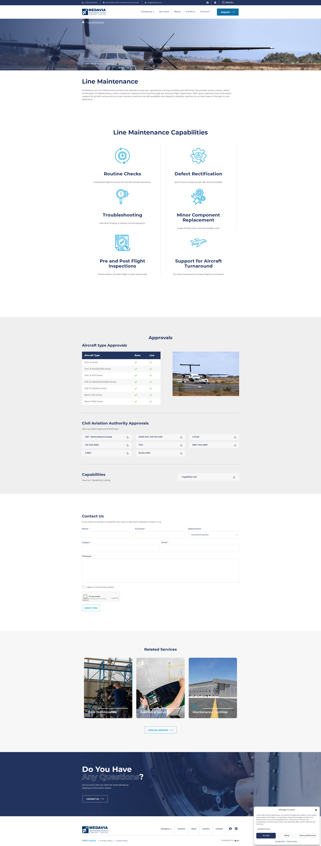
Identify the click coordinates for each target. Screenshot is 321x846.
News (193, 829)
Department (195, 529)
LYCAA (195, 437)
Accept (266, 836)
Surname (140, 529)
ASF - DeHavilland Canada (98, 437)
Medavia (92, 841)
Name (86, 529)
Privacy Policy (292, 841)
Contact (219, 829)
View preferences (307, 836)
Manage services (264, 829)
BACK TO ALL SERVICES (102, 64)
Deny (286, 836)
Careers (206, 829)
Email (165, 543)
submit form (90, 608)
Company (165, 829)
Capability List (189, 477)
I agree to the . (100, 587)
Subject (86, 543)
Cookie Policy (280, 841)
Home (83, 22)
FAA (141, 445)
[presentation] (101, 597)
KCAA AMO (144, 453)
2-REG (88, 453)
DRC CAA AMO (200, 445)
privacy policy (106, 587)
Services (181, 829)
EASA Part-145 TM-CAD (150, 437)
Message (87, 556)
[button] (316, 810)
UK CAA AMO (92, 445)
